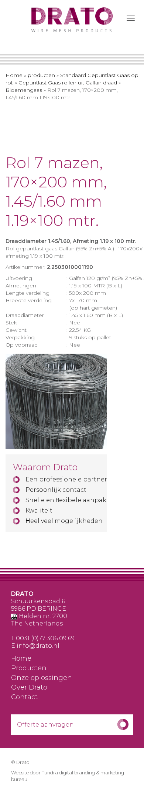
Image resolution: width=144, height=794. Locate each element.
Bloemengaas (24, 90)
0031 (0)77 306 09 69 (45, 638)
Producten (29, 668)
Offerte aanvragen (45, 724)
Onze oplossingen (41, 678)
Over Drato (29, 687)
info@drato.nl (38, 645)
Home (14, 75)
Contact (24, 697)
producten (41, 75)
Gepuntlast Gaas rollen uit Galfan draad (67, 82)
